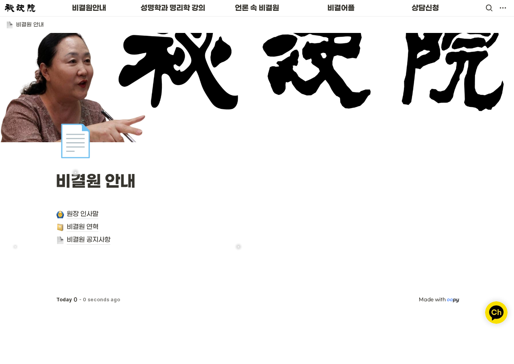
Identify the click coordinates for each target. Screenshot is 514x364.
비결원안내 (89, 8)
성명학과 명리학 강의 (173, 8)
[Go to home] (20, 8)
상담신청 (425, 8)
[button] (489, 8)
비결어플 (341, 8)
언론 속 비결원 (257, 8)
